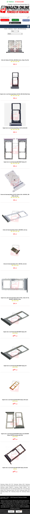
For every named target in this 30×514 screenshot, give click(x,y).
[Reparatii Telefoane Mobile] (15, 13)
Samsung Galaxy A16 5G (6, 484)
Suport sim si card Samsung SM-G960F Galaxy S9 (15, 162)
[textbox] (13, 17)
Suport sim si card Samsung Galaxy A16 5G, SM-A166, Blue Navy (15, 94)
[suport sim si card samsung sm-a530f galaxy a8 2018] (15, 465)
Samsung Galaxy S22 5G (6, 488)
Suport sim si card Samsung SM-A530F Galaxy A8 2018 (15, 467)
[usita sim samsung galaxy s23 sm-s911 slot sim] (15, 261)
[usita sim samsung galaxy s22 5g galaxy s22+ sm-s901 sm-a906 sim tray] (15, 192)
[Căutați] (28, 18)
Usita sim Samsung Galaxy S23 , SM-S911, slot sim (15, 263)
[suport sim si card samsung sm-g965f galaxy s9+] (15, 329)
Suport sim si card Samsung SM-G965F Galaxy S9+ (15, 331)
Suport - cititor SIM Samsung (20, 28)
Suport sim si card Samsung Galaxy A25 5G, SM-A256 (15, 128)
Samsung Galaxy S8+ (5, 491)
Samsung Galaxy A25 (19, 484)
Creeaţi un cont (5, 20)
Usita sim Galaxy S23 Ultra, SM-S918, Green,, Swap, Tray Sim (15, 60)
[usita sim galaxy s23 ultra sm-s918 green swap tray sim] (15, 57)
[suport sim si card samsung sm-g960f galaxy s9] (15, 159)
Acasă (5, 28)
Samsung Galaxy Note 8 (23, 485)
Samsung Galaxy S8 (24, 490)
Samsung (10, 28)
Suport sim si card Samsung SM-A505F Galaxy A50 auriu (15, 399)
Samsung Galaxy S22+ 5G (19, 488)
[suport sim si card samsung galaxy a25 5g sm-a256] (15, 125)
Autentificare (15, 20)
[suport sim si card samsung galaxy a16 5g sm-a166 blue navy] (15, 91)
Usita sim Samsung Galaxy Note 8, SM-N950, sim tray (15, 229)
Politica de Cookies (24, 505)
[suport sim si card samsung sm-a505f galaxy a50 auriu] (15, 397)
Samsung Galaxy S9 (16, 491)
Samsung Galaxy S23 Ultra (13, 490)
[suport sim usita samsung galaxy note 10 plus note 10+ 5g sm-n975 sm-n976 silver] (15, 295)
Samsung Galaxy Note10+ (6, 487)
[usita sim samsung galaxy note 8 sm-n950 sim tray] (15, 227)
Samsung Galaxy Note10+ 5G (21, 487)
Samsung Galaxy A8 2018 (12, 485)
